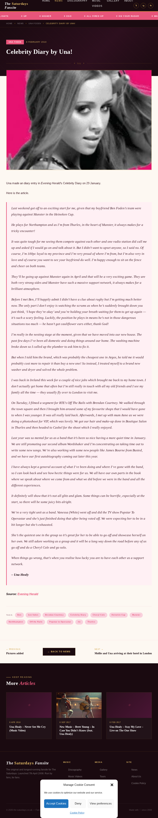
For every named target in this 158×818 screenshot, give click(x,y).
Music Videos (75, 776)
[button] (112, 785)
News (20, 23)
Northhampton (16, 622)
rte (79, 622)
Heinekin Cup (118, 615)
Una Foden (35, 23)
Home (9, 23)
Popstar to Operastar (60, 622)
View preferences (101, 803)
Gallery (103, 769)
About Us (136, 776)
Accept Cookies (56, 803)
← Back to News (59, 651)
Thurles (91, 622)
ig (143, 5)
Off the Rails (36, 622)
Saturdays (16, 5)
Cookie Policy (77, 812)
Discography (75, 769)
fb (151, 5)
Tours (103, 776)
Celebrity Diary (78, 615)
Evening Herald (28, 594)
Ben (19, 615)
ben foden (33, 615)
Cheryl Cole (99, 615)
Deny (78, 803)
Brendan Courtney (54, 615)
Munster (136, 615)
